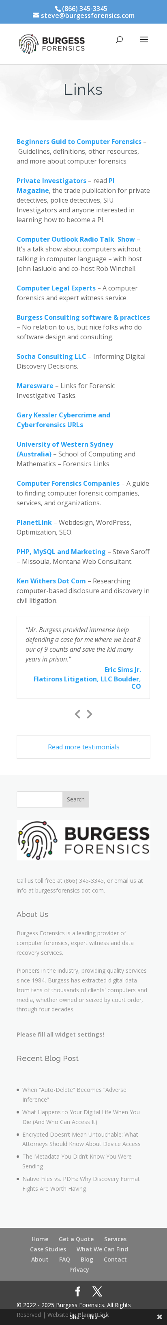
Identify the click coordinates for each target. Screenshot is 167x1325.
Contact (115, 1259)
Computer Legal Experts (56, 288)
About (40, 1259)
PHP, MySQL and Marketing (61, 551)
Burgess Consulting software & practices (83, 317)
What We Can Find (102, 1249)
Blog (87, 1259)
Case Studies (48, 1249)
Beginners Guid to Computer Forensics (79, 141)
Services (115, 1239)
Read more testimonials (84, 746)
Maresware (35, 385)
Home (40, 1239)
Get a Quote (76, 1239)
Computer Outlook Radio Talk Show (76, 239)
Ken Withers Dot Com (51, 580)
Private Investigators (51, 180)
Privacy (79, 1269)
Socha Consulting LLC (51, 356)
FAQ (64, 1259)
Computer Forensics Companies (68, 483)
